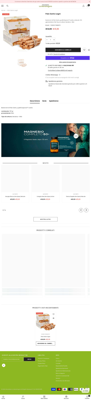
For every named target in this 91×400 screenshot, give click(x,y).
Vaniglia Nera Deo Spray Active (45, 196)
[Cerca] (7, 6)
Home (3, 10)
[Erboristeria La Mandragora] (45, 140)
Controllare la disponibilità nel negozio (60, 70)
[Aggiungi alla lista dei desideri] (84, 50)
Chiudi (89, 1)
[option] (22, 33)
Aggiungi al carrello (63, 50)
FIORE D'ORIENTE (55, 25)
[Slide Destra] (86, 210)
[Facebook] (3, 365)
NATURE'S (15, 194)
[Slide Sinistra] (81, 210)
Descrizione (35, 101)
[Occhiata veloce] (53, 318)
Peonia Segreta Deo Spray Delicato (75, 196)
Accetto (50, 54)
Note (44, 101)
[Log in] (84, 6)
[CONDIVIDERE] (88, 50)
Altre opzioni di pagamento (67, 62)
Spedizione (53, 101)
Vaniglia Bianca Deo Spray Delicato (15, 196)
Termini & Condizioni (59, 54)
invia (29, 359)
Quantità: (49, 36)
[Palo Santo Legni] (45, 322)
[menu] (2, 6)
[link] (22, 291)
